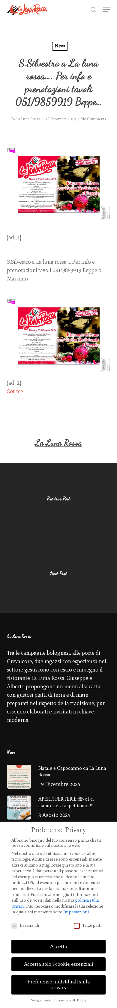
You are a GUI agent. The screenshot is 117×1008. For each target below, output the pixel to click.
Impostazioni (76, 912)
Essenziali (29, 925)
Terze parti (91, 925)
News (60, 46)
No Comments (93, 119)
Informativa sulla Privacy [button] (70, 1000)
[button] (106, 10)
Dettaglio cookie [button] (41, 1000)
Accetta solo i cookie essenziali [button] (58, 964)
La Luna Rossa (28, 119)
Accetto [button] (58, 946)
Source (15, 391)
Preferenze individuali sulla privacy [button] (58, 984)
